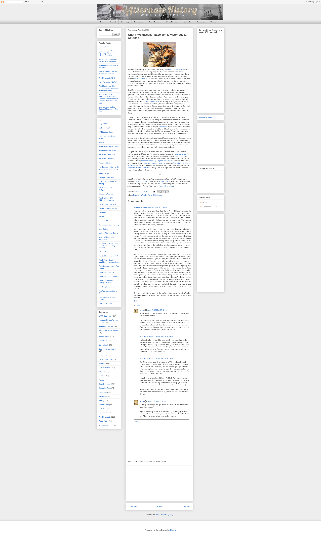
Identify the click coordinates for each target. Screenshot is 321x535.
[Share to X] (163, 191)
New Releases (104, 367)
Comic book (103, 345)
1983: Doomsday (105, 316)
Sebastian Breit (105, 388)
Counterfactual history (107, 349)
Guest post (103, 355)
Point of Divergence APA (108, 256)
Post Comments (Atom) (164, 515)
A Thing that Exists (106, 132)
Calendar (187, 22)
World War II (103, 421)
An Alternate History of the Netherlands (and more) (109, 168)
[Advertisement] (159, 483)
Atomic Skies (104, 173)
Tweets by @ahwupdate (208, 117)
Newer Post (133, 507)
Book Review (104, 337)
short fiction (163, 181)
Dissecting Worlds (106, 194)
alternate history (105, 425)
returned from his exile (151, 102)
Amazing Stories (142, 181)
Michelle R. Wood (140, 208)
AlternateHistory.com (107, 155)
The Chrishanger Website (109, 277)
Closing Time (104, 47)
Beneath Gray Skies (106, 177)
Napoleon (136, 195)
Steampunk (103, 396)
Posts (204, 203)
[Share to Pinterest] (168, 191)
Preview (102, 376)
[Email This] (158, 191)
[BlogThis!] (160, 191)
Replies (138, 306)
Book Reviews (154, 22)
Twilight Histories (105, 303)
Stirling (101, 400)
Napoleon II (163, 127)
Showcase (103, 392)
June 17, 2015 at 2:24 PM (163, 337)
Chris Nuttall (103, 341)
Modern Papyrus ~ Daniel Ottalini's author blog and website (109, 245)
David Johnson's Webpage (105, 189)
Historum (102, 212)
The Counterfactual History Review (106, 282)
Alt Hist (101, 142)
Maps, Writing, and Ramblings (106, 238)
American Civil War (106, 326)
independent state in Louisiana (154, 163)
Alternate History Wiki (107, 151)
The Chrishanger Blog (107, 272)
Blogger (173, 530)
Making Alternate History (108, 233)
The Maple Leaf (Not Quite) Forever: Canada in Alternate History (109, 88)
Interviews (138, 22)
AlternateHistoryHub (107, 159)
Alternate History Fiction (108, 146)
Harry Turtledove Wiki (107, 204)
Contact (213, 22)
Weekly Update (105, 417)
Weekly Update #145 (107, 78)
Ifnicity (101, 217)
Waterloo (144, 195)
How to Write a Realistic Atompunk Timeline (108, 73)
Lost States (103, 229)
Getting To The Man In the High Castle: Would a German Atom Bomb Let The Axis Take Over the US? (109, 98)
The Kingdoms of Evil (107, 287)
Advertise (201, 22)
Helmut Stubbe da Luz (142, 79)
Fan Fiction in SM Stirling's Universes (106, 199)
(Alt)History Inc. (105, 124)
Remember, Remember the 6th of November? (108, 60)
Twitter (171, 186)
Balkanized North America (109, 330)
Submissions (104, 405)
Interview (102, 363)
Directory (125, 22)
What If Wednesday (155, 195)
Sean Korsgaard (105, 384)
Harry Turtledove (105, 359)
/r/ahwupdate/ (104, 128)
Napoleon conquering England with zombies (157, 161)
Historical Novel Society (108, 208)
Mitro (142, 310)
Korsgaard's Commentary (109, 225)
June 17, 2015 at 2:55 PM (163, 359)
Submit (113, 22)
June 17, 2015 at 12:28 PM (158, 208)
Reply (136, 301)
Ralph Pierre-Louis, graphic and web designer (109, 261)
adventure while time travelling (138, 168)
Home (101, 22)
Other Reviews (172, 22)
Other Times (103, 252)
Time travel (103, 413)
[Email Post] (154, 191)
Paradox (102, 372)
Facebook (162, 186)
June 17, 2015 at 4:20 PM (156, 401)
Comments (206, 207)
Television (102, 409)
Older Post (186, 507)
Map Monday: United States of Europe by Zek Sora (108, 109)
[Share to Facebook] (165, 191)
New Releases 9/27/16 (108, 82)
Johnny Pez (103, 221)
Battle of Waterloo (175, 70)
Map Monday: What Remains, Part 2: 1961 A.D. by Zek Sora (107, 53)
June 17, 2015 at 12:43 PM (157, 310)
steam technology (180, 154)
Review (101, 380)
